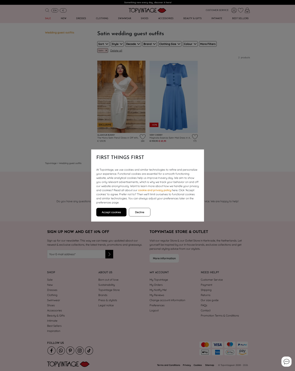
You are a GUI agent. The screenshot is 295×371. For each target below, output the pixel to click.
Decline (139, 212)
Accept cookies (111, 212)
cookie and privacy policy (154, 190)
